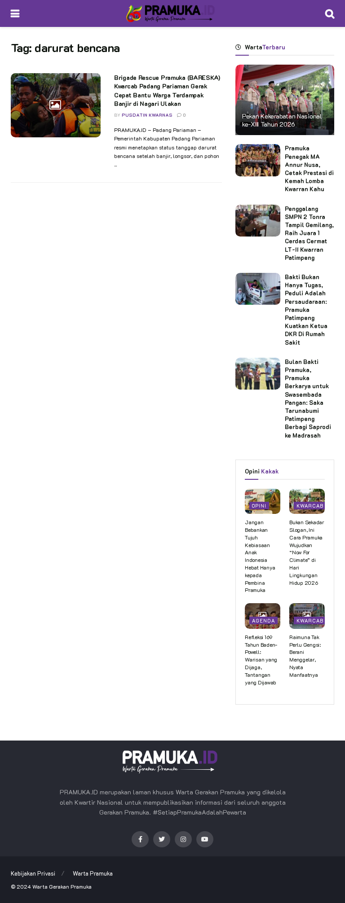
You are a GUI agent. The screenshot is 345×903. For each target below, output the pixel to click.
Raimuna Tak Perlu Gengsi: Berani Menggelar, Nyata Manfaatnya (305, 655)
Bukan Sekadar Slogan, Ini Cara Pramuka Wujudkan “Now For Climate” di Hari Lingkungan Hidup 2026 (306, 552)
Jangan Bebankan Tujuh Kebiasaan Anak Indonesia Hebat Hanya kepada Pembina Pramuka (260, 555)
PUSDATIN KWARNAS (147, 115)
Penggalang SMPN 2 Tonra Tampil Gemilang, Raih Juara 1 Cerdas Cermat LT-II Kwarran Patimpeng (309, 233)
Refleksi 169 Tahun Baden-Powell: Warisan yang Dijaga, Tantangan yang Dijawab (261, 659)
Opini (259, 505)
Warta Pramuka (93, 873)
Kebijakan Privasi (33, 873)
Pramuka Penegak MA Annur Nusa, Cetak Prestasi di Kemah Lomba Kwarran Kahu (309, 168)
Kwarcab (309, 505)
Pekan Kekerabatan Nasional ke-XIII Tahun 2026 (282, 120)
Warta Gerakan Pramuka (62, 886)
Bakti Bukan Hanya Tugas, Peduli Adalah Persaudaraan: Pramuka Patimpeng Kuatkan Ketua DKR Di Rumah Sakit (306, 309)
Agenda (263, 620)
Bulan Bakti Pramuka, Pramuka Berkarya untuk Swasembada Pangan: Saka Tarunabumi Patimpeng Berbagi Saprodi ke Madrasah (308, 398)
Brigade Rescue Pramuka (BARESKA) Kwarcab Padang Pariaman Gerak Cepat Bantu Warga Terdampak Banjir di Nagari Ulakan (167, 90)
